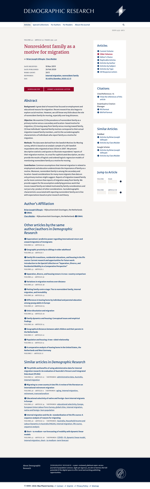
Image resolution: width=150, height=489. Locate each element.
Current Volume (106, 51)
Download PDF (34, 89)
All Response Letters (108, 72)
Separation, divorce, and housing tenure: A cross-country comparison (56, 274)
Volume (100, 179)
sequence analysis (31, 427)
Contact (60, 486)
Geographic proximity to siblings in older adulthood (49, 250)
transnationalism (41, 393)
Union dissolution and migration (40, 311)
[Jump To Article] (120, 181)
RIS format (104, 109)
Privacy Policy (82, 486)
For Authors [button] (56, 25)
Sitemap (95, 486)
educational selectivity (66, 404)
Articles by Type (106, 69)
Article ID (112, 190)
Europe (80, 404)
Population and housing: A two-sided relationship (48, 340)
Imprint (70, 486)
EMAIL (29, 213)
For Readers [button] (68, 25)
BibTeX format (106, 112)
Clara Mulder (51, 59)
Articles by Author (107, 63)
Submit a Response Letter (58, 89)
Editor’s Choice (106, 57)
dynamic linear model (76, 437)
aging (58, 390)
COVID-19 (61, 437)
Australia (78, 377)
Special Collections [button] (41, 25)
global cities (60, 407)
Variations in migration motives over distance (46, 282)
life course (77, 424)
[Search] (123, 25)
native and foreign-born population (39, 410)
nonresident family (70, 75)
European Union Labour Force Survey (39, 407)
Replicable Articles (108, 60)
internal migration (53, 75)
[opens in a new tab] (121, 473)
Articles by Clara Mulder (110, 143)
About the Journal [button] (82, 25)
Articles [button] (27, 25)
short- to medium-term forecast (55, 440)
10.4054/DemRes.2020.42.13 (58, 79)
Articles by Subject (108, 66)
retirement (28, 393)
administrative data (65, 377)
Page (110, 179)
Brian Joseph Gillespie (35, 59)
